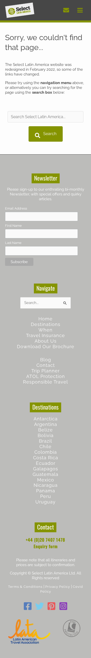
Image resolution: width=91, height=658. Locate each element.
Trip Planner (45, 370)
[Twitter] (39, 606)
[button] (46, 134)
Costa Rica (45, 457)
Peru (45, 496)
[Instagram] (63, 606)
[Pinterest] (51, 606)
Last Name (13, 243)
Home (45, 318)
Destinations (45, 324)
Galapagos (45, 468)
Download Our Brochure (45, 346)
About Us (46, 341)
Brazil (45, 441)
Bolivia (46, 435)
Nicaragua (46, 485)
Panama (45, 490)
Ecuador (45, 463)
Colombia (45, 452)
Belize (45, 430)
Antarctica (46, 418)
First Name (13, 225)
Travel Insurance (45, 335)
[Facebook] (27, 606)
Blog (45, 359)
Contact (45, 365)
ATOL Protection (45, 376)
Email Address (16, 208)
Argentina (45, 424)
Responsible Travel (45, 382)
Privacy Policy (57, 587)
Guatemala (45, 474)
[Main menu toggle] (80, 10)
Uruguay (45, 501)
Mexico (45, 480)
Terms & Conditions (25, 587)
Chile (45, 446)
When (45, 330)
